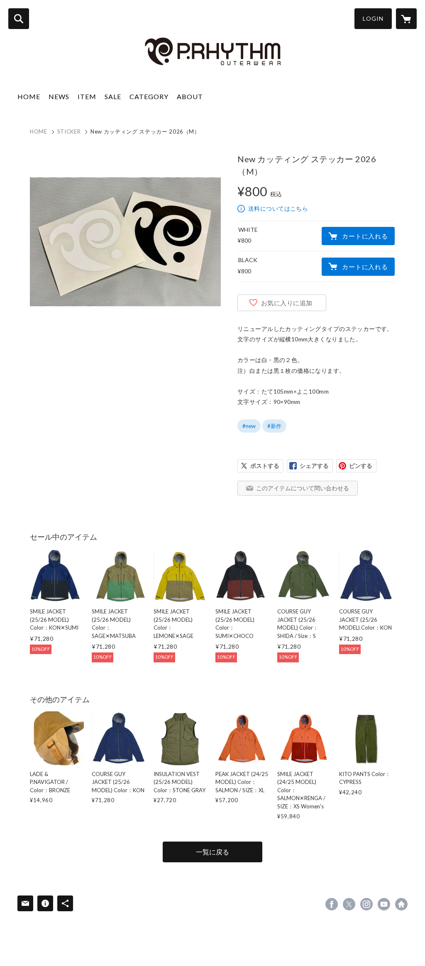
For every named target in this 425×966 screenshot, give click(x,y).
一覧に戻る (212, 852)
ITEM (87, 96)
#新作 (274, 426)
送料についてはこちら (278, 208)
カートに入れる (365, 236)
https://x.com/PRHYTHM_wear (349, 904)
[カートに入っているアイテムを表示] (406, 18)
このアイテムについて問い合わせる (302, 488)
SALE (113, 96)
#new (249, 426)
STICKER (69, 131)
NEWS (59, 96)
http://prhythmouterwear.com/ (401, 904)
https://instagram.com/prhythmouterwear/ (366, 904)
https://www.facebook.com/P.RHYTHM (331, 904)
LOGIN (373, 18)
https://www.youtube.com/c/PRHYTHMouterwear (384, 904)
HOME (28, 96)
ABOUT (190, 96)
